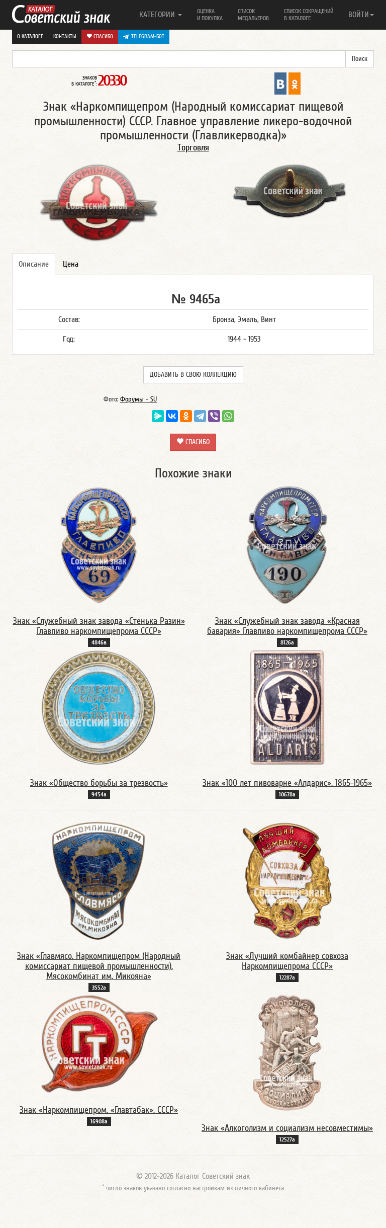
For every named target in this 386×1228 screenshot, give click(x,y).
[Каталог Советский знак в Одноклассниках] (294, 83)
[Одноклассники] (186, 416)
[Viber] (214, 416)
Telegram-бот (147, 36)
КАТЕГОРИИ (158, 14)
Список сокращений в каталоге (308, 15)
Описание (34, 264)
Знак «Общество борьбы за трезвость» (99, 783)
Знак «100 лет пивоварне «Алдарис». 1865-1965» (287, 783)
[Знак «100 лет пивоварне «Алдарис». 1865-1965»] (287, 707)
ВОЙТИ (358, 14)
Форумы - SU (138, 399)
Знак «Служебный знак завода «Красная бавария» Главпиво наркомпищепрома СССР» (287, 626)
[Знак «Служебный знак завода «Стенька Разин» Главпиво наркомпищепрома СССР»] (98, 545)
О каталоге (30, 36)
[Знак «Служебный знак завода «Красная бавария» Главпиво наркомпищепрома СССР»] (287, 545)
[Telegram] (200, 416)
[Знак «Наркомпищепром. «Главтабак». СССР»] (99, 1043)
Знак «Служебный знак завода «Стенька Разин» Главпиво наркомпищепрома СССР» (99, 626)
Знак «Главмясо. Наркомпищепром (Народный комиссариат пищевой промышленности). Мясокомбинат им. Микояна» (98, 966)
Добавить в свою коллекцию (193, 375)
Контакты (64, 36)
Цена (70, 264)
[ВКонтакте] (172, 416)
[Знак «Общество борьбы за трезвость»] (98, 707)
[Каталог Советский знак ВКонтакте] (280, 83)
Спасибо (102, 36)
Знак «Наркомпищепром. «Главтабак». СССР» (99, 1110)
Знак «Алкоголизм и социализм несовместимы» (287, 1128)
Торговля (193, 147)
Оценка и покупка (210, 15)
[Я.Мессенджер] (158, 416)
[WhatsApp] (228, 416)
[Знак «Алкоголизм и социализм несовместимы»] (287, 1052)
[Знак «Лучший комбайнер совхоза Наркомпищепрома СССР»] (287, 880)
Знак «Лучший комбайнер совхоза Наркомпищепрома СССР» (287, 961)
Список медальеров (253, 15)
